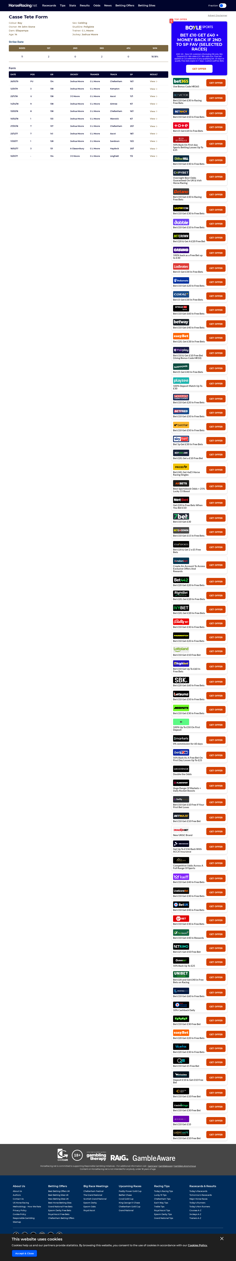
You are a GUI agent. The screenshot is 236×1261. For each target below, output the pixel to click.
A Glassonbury (77, 148)
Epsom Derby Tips (163, 1214)
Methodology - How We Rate (27, 1206)
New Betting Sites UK (58, 1199)
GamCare (152, 1166)
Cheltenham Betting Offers (61, 1218)
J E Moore (75, 96)
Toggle (222, 5)
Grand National (126, 1210)
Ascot (113, 96)
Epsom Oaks (89, 1206)
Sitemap (17, 1222)
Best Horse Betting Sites (59, 1203)
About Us (17, 1191)
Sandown (114, 141)
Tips (62, 5)
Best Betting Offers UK (59, 1191)
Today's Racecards (198, 1191)
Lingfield (114, 156)
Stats (72, 5)
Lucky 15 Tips (160, 1195)
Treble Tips (159, 1206)
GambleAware (165, 1166)
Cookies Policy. (197, 1245)
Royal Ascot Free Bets (58, 1214)
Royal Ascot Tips (162, 1210)
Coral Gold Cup (126, 1199)
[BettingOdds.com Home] (23, 5)
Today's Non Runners (199, 1206)
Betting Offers (124, 5)
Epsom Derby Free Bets (59, 1210)
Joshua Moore (77, 81)
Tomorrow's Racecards (200, 1195)
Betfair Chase (125, 1195)
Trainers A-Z (195, 1218)
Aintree (113, 104)
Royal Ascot (89, 1210)
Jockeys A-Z (195, 1214)
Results (85, 5)
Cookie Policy (19, 1214)
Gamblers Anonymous (185, 1166)
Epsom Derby (90, 1203)
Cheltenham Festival (93, 1191)
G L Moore (95, 81)
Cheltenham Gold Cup (129, 1206)
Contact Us (18, 1199)
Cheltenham (116, 81)
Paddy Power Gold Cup (130, 1191)
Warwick (114, 119)
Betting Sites (146, 5)
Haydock (114, 148)
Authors (17, 1195)
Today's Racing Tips (163, 1191)
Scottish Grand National (94, 1199)
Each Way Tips (161, 1203)
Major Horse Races (198, 1199)
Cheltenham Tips (162, 1199)
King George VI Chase (129, 1203)
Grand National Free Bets (60, 1206)
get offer (216, 82)
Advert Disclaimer (217, 15)
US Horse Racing (21, 1203)
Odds (96, 5)
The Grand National (92, 1195)
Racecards (49, 5)
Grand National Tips (163, 1218)
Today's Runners (197, 1203)
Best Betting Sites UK (58, 1195)
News (108, 5)
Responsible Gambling (24, 1218)
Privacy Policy (19, 1210)
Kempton (114, 89)
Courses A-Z (195, 1210)
